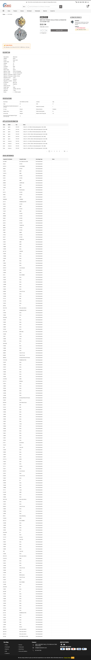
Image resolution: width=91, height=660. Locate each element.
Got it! (73, 657)
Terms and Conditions (23, 651)
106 (64, 151)
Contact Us (52, 11)
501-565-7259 (80, 2)
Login (88, 2)
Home (9, 11)
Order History (21, 649)
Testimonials (37, 11)
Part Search (29, 11)
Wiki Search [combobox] (25, 6)
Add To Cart (58, 30)
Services (22, 11)
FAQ (6, 651)
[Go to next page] (67, 151)
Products (15, 11)
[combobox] (44, 7)
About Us (45, 11)
